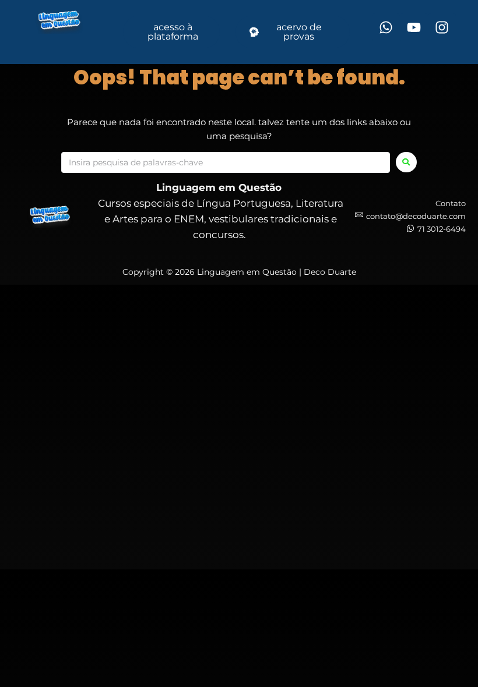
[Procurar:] (225, 162)
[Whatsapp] (386, 27)
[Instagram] (442, 27)
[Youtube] (414, 27)
